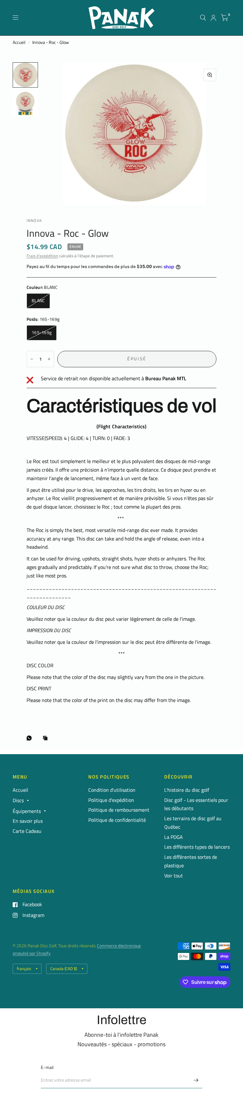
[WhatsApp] (31, 738)
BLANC (38, 300)
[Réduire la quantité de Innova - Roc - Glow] (31, 359)
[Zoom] (209, 75)
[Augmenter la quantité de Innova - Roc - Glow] (49, 359)
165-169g (42, 332)
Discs (18, 800)
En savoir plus (28, 821)
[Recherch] (203, 17)
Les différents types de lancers (197, 847)
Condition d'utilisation (111, 790)
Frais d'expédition (42, 256)
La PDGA (173, 837)
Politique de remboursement (118, 810)
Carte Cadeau (27, 831)
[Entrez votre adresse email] (196, 1080)
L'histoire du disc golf (186, 790)
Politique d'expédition (111, 800)
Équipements (27, 811)
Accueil (19, 42)
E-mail (47, 1067)
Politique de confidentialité (117, 820)
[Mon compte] (213, 17)
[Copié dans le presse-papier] (47, 739)
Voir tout (173, 875)
